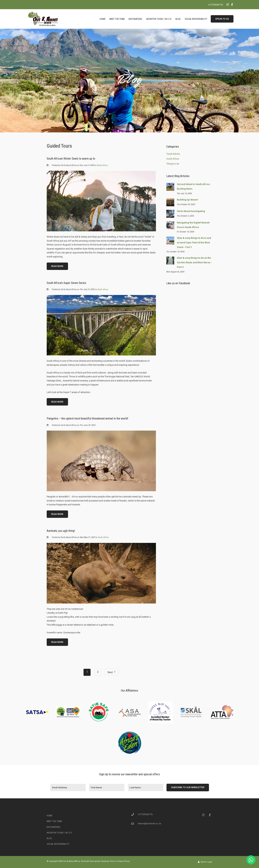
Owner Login (206, 862)
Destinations (135, 19)
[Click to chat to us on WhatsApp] (250, 859)
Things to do (172, 163)
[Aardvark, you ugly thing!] (101, 573)
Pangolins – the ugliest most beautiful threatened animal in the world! (87, 418)
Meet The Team (117, 19)
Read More (57, 266)
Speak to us (222, 19)
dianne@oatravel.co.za (149, 823)
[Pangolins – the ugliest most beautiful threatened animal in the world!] (101, 460)
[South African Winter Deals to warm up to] (101, 201)
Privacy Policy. (123, 861)
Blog (178, 19)
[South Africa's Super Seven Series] (101, 325)
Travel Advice (173, 154)
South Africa (102, 165)
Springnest (95, 861)
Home (102, 19)
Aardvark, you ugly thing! (61, 530)
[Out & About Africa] (43, 18)
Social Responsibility (196, 19)
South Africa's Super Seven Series (66, 283)
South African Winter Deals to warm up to (71, 158)
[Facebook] (232, 4)
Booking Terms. (108, 861)
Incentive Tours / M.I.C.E (158, 19)
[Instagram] (227, 4)
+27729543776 (215, 5)
